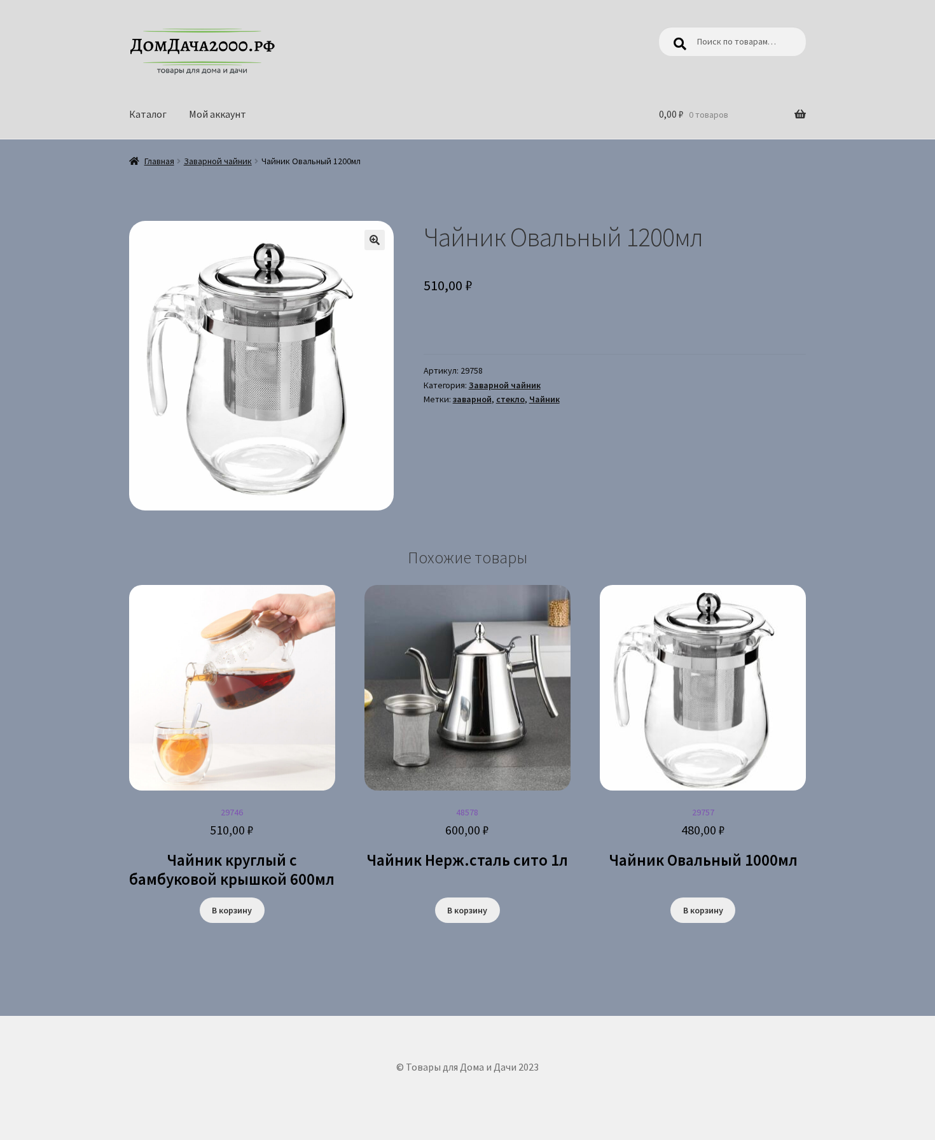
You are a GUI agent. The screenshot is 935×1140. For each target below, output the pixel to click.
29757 (703, 838)
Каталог (148, 114)
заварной (472, 399)
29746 (232, 847)
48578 (467, 838)
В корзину (232, 910)
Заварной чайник (218, 161)
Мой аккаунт (217, 114)
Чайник (544, 399)
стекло (510, 399)
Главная (159, 161)
